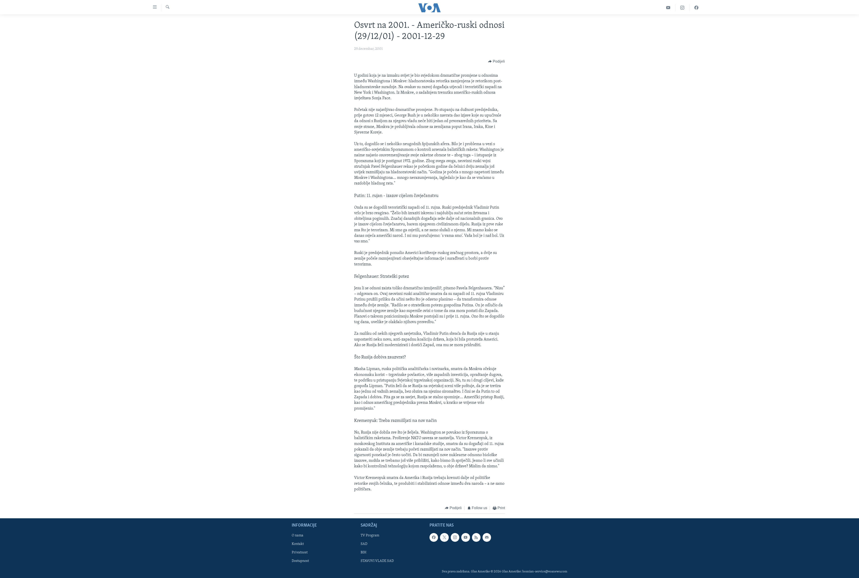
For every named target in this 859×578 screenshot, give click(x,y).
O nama (297, 535)
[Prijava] (487, 537)
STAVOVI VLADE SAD (377, 561)
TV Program (370, 535)
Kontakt (298, 544)
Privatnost (300, 552)
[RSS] (476, 537)
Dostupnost (300, 561)
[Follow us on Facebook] (434, 537)
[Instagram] (682, 7)
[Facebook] (696, 7)
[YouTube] (668, 7)
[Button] (496, 61)
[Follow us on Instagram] (455, 537)
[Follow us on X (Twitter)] (444, 537)
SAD (364, 544)
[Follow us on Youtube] (465, 537)
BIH (363, 552)
